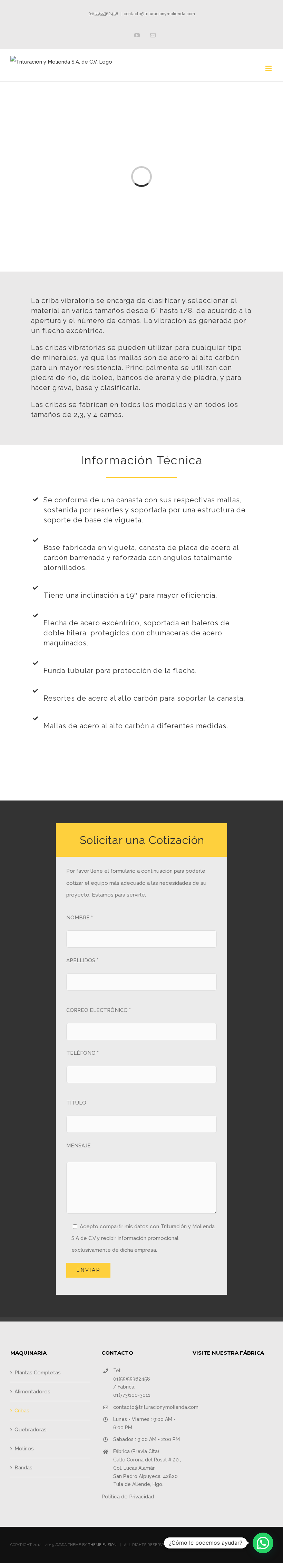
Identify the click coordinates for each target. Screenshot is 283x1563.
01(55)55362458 (103, 13)
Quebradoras (30, 1430)
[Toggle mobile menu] (269, 68)
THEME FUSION (102, 1545)
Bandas (23, 1468)
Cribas (21, 1411)
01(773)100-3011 (131, 1395)
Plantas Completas (37, 1373)
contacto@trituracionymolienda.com (159, 13)
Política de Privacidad (127, 1497)
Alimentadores (32, 1392)
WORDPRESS (213, 1545)
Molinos (24, 1449)
